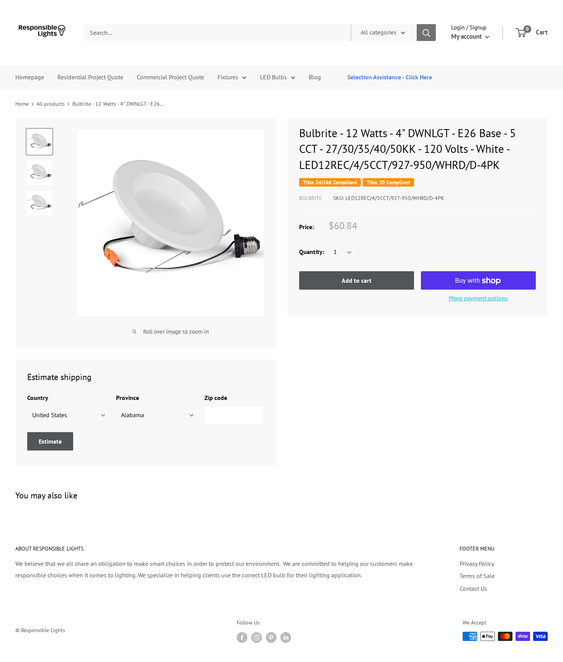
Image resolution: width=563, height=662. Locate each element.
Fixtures (228, 77)
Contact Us (473, 588)
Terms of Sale (477, 576)
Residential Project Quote (90, 77)
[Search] (426, 32)
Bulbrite (310, 198)
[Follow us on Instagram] (256, 637)
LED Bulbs (273, 77)
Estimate (50, 441)
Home (22, 103)
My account (467, 36)
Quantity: (311, 252)
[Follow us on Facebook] (242, 637)
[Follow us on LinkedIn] (285, 637)
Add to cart (357, 281)
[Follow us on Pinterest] (271, 637)
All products (50, 103)
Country (37, 397)
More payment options (478, 298)
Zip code (216, 397)
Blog (315, 77)
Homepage (29, 77)
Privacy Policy (477, 563)
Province (127, 397)
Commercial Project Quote (170, 77)
